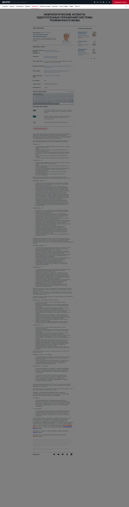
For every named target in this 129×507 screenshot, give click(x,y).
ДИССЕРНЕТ (6, 2)
